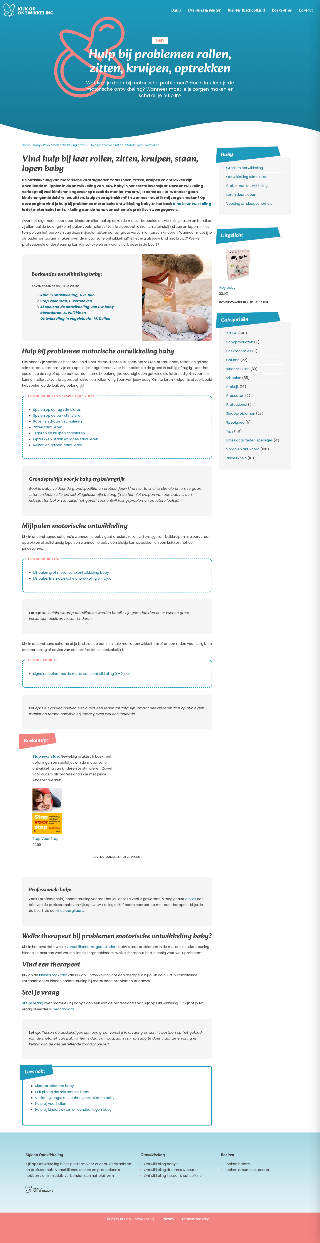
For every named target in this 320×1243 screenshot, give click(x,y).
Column (232, 359)
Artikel (231, 333)
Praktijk (232, 386)
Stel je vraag (32, 1003)
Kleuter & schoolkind (246, 10)
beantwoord (63, 1009)
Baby (176, 10)
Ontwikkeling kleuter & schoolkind (173, 1175)
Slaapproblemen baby (54, 1085)
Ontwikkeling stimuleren (246, 176)
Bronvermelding (195, 1218)
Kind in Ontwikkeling (192, 203)
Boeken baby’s (237, 1163)
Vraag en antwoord (242, 449)
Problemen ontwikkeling (247, 185)
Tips (229, 431)
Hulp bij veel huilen (50, 1103)
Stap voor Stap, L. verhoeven (66, 301)
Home (26, 145)
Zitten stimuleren (47, 427)
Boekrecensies (238, 351)
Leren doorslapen (241, 194)
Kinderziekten (237, 368)
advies (191, 898)
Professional (236, 404)
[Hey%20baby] (237, 281)
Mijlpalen (233, 377)
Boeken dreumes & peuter (246, 1169)
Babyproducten (239, 342)
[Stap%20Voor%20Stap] (47, 832)
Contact (306, 10)
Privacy (168, 1218)
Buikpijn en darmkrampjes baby (62, 1091)
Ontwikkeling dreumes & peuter (171, 1169)
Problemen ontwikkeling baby (64, 145)
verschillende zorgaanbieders (92, 946)
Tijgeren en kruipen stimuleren (59, 433)
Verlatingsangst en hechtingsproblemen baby (75, 1097)
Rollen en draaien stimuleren (57, 421)
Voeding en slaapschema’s (249, 203)
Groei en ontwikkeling (244, 167)
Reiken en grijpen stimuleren (57, 445)
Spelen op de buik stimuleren (58, 415)
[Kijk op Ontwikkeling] (28, 10)
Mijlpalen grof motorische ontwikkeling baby (71, 572)
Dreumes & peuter (204, 10)
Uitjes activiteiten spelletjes (249, 440)
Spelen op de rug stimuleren (57, 409)
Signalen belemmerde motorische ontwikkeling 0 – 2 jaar (81, 673)
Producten (235, 395)
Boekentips (282, 10)
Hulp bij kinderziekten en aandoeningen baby (73, 1109)
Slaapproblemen (240, 413)
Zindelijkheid (236, 458)
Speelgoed (235, 422)
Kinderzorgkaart (69, 910)
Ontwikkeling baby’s (161, 1163)
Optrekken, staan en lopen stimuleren (65, 439)
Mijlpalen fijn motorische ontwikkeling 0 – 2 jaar (73, 578)
